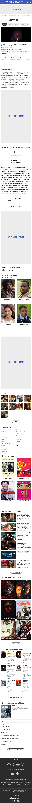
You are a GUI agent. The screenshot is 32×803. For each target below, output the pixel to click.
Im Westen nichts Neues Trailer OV (8, 618)
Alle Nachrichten (16, 572)
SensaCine (14, 782)
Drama (26, 44)
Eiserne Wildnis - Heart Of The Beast (10, 735)
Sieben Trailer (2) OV (24, 597)
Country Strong (8, 478)
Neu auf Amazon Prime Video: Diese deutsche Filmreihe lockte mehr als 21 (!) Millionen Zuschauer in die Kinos (23, 517)
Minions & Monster (25, 681)
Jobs (9, 790)
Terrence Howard (24, 324)
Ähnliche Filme (8, 456)
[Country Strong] (8, 467)
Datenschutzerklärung (12, 791)
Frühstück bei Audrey (6, 741)
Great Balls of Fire (24, 478)
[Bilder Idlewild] (4, 398)
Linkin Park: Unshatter (6, 729)
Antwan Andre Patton (22, 51)
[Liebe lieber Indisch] (24, 490)
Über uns (5, 790)
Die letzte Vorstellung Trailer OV (24, 618)
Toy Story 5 (25, 665)
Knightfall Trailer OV (23, 638)
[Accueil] (14, 2)
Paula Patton (4, 53)
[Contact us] (23, 764)
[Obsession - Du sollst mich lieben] (3, 668)
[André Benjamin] (8, 288)
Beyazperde (24, 782)
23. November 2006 (6, 44)
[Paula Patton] (8, 313)
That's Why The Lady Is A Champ (9, 738)
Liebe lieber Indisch (24, 500)
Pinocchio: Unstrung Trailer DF (8, 597)
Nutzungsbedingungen (23, 790)
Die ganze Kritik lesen (16, 206)
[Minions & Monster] (18, 683)
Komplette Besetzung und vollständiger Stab (16, 332)
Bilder (4, 393)
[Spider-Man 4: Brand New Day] (3, 654)
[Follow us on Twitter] (14, 764)
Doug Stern (18, 49)
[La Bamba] (8, 490)
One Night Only (5, 732)
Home (3, 15)
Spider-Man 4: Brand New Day (11, 652)
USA (17, 429)
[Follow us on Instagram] (18, 764)
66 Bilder (16, 421)
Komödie (8, 45)
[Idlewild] (16, 34)
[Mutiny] (6, 711)
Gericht (3, 45)
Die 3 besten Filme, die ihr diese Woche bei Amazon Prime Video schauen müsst (24, 553)
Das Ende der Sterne (6, 726)
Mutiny (13, 705)
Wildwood (3, 744)
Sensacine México (21, 784)
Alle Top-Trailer (16, 643)
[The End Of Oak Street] (3, 683)
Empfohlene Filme (11, 15)
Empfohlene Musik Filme (21, 15)
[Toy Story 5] (18, 668)
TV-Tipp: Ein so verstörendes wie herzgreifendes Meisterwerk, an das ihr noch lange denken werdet (24, 544)
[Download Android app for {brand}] (18, 773)
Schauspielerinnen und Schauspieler (11, 276)
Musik (13, 45)
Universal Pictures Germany (22, 431)
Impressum (14, 790)
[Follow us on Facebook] (9, 764)
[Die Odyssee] (18, 654)
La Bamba (8, 500)
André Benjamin (11, 51)
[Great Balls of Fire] (24, 467)
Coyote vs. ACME (5, 721)
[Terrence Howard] (24, 313)
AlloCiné (3, 782)
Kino (6, 15)
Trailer (8, 663)
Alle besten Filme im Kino (16, 697)
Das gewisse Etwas (6, 724)
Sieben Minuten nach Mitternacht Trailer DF (8, 638)
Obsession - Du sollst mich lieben (11, 667)
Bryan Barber (8, 47)
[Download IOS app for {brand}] (13, 773)
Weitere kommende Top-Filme (16, 749)
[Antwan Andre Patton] (24, 288)
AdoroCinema (6, 784)
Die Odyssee (25, 652)
